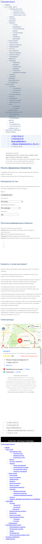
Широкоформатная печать (17, 517)
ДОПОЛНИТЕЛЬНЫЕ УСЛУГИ (14, 112)
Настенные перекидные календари (23, 495)
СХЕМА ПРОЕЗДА (11, 132)
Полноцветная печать (16, 9)
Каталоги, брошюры (15, 52)
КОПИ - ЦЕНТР (13, 7)
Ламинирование (14, 46)
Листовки (12, 86)
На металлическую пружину (21, 467)
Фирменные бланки (19, 13)
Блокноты (15, 50)
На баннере (17, 106)
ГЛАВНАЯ (7, 5)
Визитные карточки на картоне (18, 511)
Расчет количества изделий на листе (19, 535)
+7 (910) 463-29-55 (17, 139)
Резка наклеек (14, 42)
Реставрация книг (15, 124)
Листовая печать (18, 11)
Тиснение (12, 74)
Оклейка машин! (13, 110)
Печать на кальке (15, 54)
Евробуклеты (13, 98)
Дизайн (12, 122)
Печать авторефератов (20, 465)
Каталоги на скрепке (15, 100)
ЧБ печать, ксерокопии (16, 461)
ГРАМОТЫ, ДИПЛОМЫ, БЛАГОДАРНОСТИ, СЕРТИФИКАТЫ (25, 499)
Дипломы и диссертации (20, 471)
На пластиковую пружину (20, 469)
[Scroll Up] (1, 542)
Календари (13, 60)
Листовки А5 (17, 88)
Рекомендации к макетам (16, 529)
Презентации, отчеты (20, 15)
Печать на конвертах (15, 44)
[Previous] (1, 258)
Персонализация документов (17, 527)
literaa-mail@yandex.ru (18, 141)
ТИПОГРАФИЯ (10, 84)
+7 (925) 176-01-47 (17, 136)
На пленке (16, 108)
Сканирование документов (17, 487)
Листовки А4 (17, 90)
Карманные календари (20, 491)
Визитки (12, 17)
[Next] (2, 258)
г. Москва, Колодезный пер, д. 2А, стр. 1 (25, 144)
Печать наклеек (13, 40)
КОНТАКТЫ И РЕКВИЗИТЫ (13, 130)
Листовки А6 (16, 92)
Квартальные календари (20, 493)
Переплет (12, 23)
